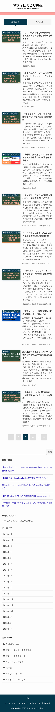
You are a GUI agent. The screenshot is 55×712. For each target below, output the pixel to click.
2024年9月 (8, 552)
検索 (50, 451)
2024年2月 (8, 587)
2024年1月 (8, 593)
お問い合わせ (35, 703)
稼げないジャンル (14, 673)
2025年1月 (8, 534)
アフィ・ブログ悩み (15, 662)
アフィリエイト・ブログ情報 (18, 650)
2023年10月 (8, 611)
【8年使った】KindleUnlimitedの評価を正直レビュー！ (26, 496)
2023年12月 (8, 599)
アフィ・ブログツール (16, 656)
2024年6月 (8, 570)
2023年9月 (8, 617)
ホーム (7, 703)
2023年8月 (8, 623)
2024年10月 (8, 546)
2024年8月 (8, 558)
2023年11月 (8, 605)
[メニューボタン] (5, 6)
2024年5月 (8, 576)
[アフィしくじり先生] (27, 6)
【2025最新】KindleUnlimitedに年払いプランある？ (25, 478)
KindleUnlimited (12, 644)
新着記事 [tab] (15, 22)
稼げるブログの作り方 (16, 679)
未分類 (9, 668)
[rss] (27, 698)
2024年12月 (8, 540)
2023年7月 (8, 629)
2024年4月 (8, 582)
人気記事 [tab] (40, 22)
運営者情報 (46, 703)
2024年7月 (8, 564)
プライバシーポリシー (20, 703)
